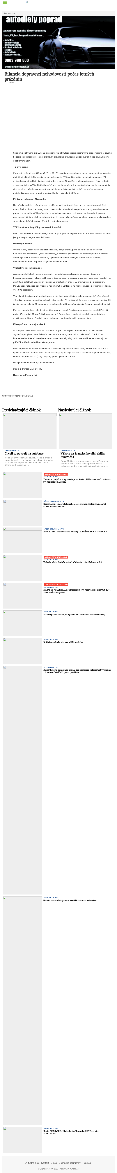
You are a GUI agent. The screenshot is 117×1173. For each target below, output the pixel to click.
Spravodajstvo (9, 13)
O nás (54, 1163)
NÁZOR (46, 501)
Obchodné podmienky (70, 1163)
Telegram (87, 1163)
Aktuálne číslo (32, 1163)
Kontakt (45, 1163)
